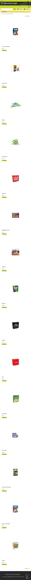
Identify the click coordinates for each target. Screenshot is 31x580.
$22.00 (3, 379)
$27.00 (3, 232)
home (3, 576)
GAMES (12, 13)
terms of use (15, 576)
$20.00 (3, 305)
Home (1, 13)
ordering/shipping (10, 576)
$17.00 (3, 85)
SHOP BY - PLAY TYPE (6, 13)
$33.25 (3, 122)
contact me (22, 576)
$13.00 (3, 489)
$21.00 (3, 562)
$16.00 (3, 48)
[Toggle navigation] (29, 7)
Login (30, 1)
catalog (6, 576)
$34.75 (3, 158)
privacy (19, 576)
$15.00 (3, 342)
